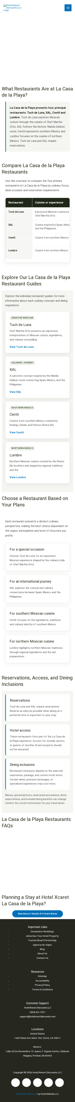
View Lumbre (18, 477)
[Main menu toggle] (68, 7)
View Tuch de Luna (22, 346)
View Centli (17, 432)
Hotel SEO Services (26, 1093)
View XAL (15, 391)
